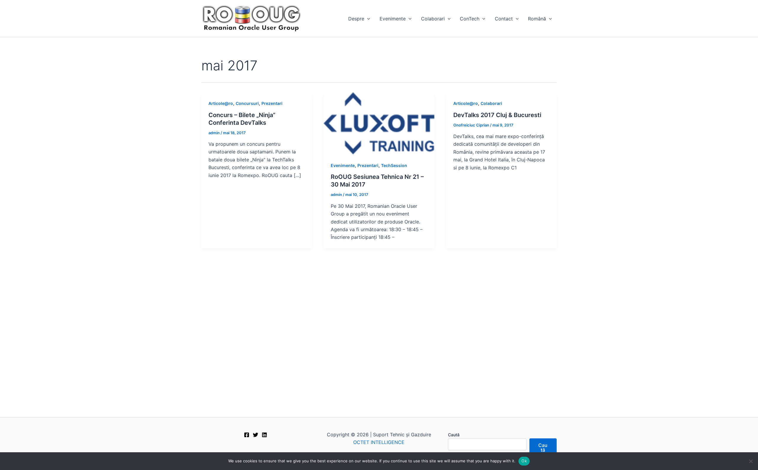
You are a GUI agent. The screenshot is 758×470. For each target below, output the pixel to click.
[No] (751, 461)
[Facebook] (246, 434)
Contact (504, 19)
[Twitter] (255, 434)
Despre (356, 19)
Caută (454, 434)
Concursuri (247, 103)
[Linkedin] (264, 434)
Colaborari (433, 19)
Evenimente (393, 19)
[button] (367, 18)
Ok (524, 460)
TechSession (394, 165)
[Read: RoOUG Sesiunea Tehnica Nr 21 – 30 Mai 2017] (379, 123)
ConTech (469, 19)
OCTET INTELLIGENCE (378, 442)
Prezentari (271, 103)
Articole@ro (220, 103)
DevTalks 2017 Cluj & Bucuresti (497, 115)
